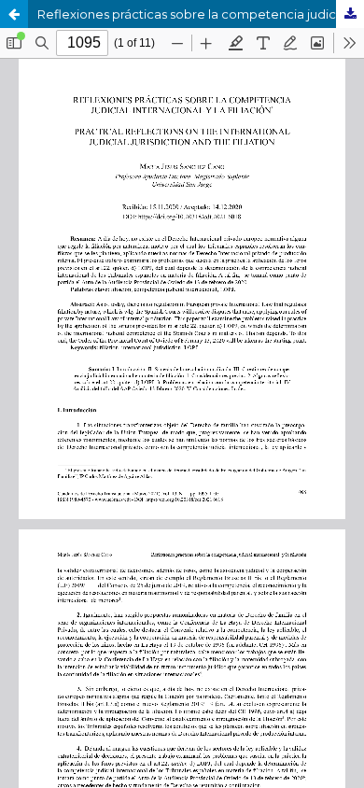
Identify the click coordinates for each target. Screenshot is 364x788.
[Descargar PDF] (350, 14)
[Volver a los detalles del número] (14, 14)
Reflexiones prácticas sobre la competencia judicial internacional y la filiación (200, 14)
